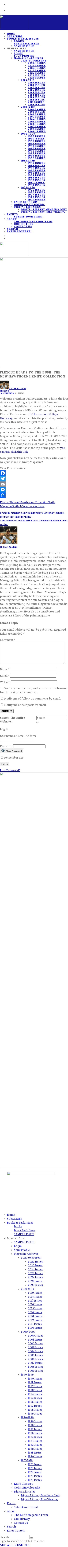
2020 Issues (37, 77)
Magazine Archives (28, 58)
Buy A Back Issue (26, 43)
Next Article (6, 520)
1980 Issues (36, 185)
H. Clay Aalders (17, 389)
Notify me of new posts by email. (25, 704)
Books (19, 41)
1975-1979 (28, 187)
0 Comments (7, 393)
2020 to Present (33, 60)
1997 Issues (36, 153)
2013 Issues (36, 97)
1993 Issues (36, 143)
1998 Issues (36, 155)
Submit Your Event (28, 216)
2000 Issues (37, 109)
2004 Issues (37, 119)
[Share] (34, 495)
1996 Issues (37, 151)
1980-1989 (28, 160)
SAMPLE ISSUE (24, 51)
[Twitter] (34, 478)
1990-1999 (28, 133)
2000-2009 (28, 107)
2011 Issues (36, 102)
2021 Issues (36, 75)
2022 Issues (37, 73)
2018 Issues (36, 85)
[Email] (34, 484)
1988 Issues (36, 165)
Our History (23, 224)
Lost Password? (10, 770)
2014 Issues (36, 94)
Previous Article (9, 512)
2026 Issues (37, 63)
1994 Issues (37, 146)
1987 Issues (36, 168)
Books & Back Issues (23, 38)
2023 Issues (37, 70)
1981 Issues (36, 182)
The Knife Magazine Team (33, 221)
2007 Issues (37, 126)
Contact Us (23, 226)
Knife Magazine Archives (28, 506)
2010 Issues (36, 104)
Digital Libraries (27, 207)
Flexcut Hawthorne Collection (28, 502)
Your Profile (24, 55)
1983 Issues (36, 177)
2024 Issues (37, 68)
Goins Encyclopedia (29, 204)
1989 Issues (36, 163)
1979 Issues (36, 199)
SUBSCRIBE (14, 1218)
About (12, 219)
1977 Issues (36, 194)
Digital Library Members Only (44, 209)
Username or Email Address (18, 735)
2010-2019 (28, 80)
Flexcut (4, 391)
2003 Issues (37, 116)
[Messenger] (34, 490)
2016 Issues (36, 90)
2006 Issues (37, 124)
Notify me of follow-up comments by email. (32, 698)
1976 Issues (36, 192)
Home (11, 1214)
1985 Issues (36, 172)
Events (12, 214)
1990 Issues (36, 136)
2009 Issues (37, 131)
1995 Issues (36, 148)
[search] (37, 722)
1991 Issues (36, 138)
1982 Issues (36, 180)
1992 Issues (36, 141)
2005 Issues (37, 121)
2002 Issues (37, 114)
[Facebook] (34, 473)
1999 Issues (37, 158)
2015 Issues (36, 92)
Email (4, 675)
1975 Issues (36, 190)
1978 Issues (36, 197)
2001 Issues (36, 112)
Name (4, 669)
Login (18, 53)
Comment (7, 640)
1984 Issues (36, 175)
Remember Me (13, 757)
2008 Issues (37, 129)
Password (6, 746)
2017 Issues (36, 87)
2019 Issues (36, 82)
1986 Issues (36, 170)
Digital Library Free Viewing (43, 211)
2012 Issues (36, 99)
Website (5, 682)
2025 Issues (37, 65)
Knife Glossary (26, 202)
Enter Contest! (19, 231)
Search (11, 1526)
